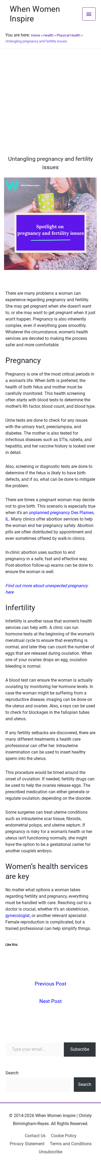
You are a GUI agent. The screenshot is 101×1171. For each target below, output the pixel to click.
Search (12, 1072)
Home (35, 35)
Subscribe (79, 1049)
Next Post (50, 1001)
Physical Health (68, 35)
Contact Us (35, 1135)
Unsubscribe (50, 1151)
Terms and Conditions (71, 1143)
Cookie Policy (63, 1135)
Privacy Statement (27, 1143)
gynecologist (17, 915)
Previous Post (50, 984)
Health (48, 35)
